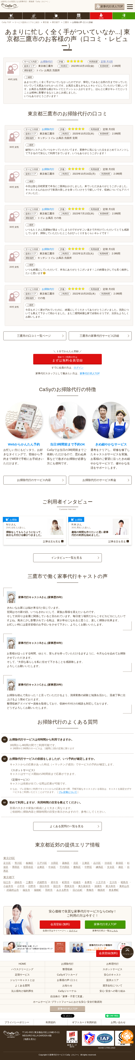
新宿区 (119, 863)
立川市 (113, 882)
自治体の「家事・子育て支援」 (67, 996)
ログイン (78, 367)
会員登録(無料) (108, 953)
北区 (75, 863)
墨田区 (16, 867)
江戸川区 (42, 863)
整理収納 (67, 969)
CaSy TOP (6, 22)
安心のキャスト (112, 974)
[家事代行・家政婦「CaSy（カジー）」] (9, 6)
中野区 (88, 867)
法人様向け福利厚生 (22, 991)
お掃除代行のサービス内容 (34, 480)
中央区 (52, 867)
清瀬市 (98, 886)
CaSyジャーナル (67, 991)
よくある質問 (22, 985)
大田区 (54, 863)
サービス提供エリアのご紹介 (27, 22)
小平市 (20, 886)
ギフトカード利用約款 (84, 1022)
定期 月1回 (107, 61)
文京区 (110, 867)
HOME (22, 963)
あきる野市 (62, 890)
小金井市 (8, 886)
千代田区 (64, 867)
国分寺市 (44, 886)
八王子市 (101, 882)
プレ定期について (68, 792)
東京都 (46, 22)
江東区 (85, 863)
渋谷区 (108, 863)
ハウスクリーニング (22, 969)
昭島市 (124, 882)
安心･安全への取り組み (112, 991)
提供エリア (112, 980)
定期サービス (22, 974)
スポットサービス (112, 969)
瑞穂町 (37, 890)
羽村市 (49, 890)
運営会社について (112, 985)
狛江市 (7, 882)
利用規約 (51, 1022)
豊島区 (77, 867)
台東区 (40, 867)
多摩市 (88, 882)
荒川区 (18, 863)
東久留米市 (84, 886)
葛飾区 (65, 863)
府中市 (54, 882)
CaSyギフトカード (67, 974)
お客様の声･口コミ (67, 980)
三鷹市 (66, 22)
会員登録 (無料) (60, 924)
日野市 (32, 886)
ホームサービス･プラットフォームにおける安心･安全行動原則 (67, 1001)
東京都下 (56, 22)
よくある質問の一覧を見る (66, 826)
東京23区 (9, 858)
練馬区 (99, 867)
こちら (114, 930)
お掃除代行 (46, 61)
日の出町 (77, 890)
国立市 (57, 886)
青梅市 (90, 890)
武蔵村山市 (13, 890)
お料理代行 (112, 963)
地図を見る (29, 1039)
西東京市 (69, 886)
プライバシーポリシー (17, 1022)
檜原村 (101, 890)
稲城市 (77, 882)
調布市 (18, 882)
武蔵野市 (42, 882)
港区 (120, 867)
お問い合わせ (118, 1022)
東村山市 (124, 886)
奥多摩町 (114, 890)
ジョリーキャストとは (22, 980)
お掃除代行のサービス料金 (99, 480)
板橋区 (29, 863)
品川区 (97, 863)
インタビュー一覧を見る (66, 557)
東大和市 (110, 886)
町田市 (65, 882)
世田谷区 (28, 867)
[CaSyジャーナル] (34, 947)
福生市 (26, 890)
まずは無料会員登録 (67, 359)
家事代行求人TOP (111, 6)
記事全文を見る (51, 541)
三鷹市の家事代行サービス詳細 (99, 335)
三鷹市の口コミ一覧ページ (34, 335)
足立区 (7, 863)
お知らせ (67, 985)
